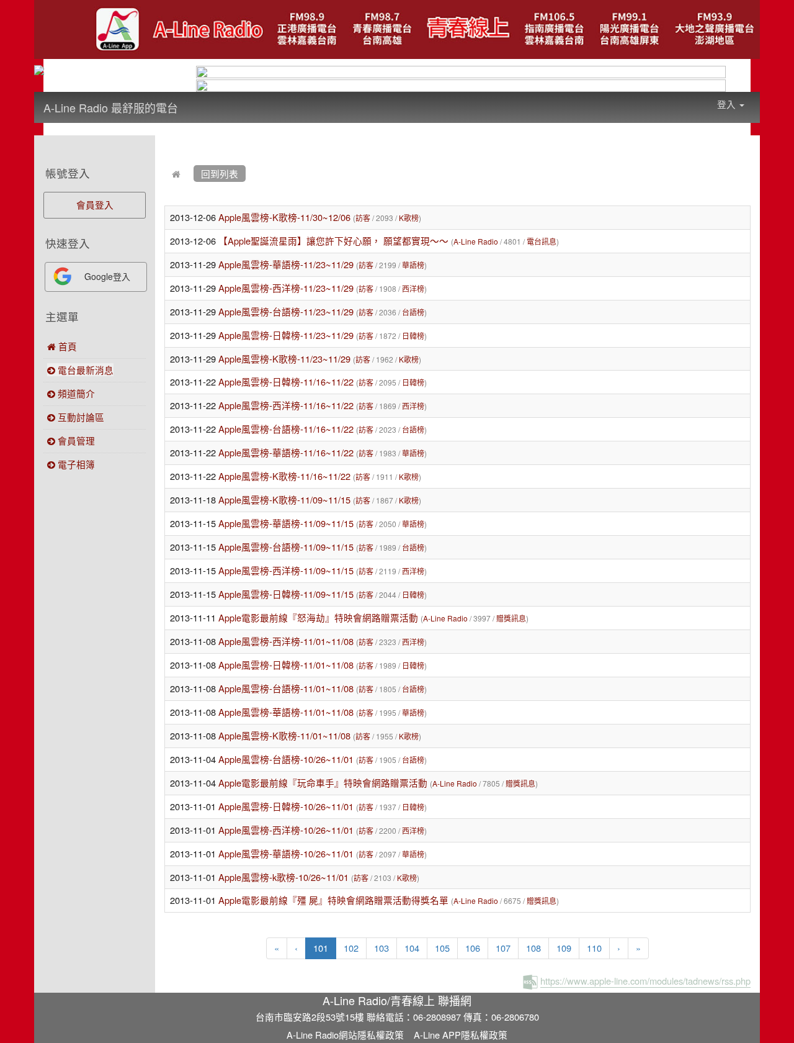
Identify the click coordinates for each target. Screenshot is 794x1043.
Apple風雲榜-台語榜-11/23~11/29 (286, 311)
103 (381, 947)
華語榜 (413, 265)
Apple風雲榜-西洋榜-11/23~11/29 (286, 287)
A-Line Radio (475, 241)
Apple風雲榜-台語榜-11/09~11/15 (286, 546)
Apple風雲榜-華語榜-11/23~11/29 (286, 264)
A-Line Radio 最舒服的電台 (110, 107)
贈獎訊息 (511, 618)
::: (190, 99)
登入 (727, 104)
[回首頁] (176, 173)
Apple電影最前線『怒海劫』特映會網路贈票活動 (318, 617)
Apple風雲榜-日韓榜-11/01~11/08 (286, 664)
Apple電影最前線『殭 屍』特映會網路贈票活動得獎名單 (333, 899)
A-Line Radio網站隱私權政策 (345, 1034)
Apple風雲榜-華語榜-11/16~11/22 (286, 452)
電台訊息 (541, 241)
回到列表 (219, 173)
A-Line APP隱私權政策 (460, 1034)
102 (351, 947)
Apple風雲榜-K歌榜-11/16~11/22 (284, 475)
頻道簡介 (75, 393)
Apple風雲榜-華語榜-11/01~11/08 (287, 711)
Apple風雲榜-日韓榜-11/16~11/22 (286, 381)
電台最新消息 (84, 369)
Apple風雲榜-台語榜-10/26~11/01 (286, 758)
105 (442, 947)
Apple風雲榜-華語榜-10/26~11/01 (286, 853)
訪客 (362, 217)
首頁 (66, 346)
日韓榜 (413, 335)
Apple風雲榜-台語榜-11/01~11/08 (286, 688)
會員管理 (75, 440)
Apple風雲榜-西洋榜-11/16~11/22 (286, 405)
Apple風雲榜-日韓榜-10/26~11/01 (286, 806)
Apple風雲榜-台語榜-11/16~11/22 (286, 428)
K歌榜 (409, 217)
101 (324, 947)
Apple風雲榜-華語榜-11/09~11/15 (286, 523)
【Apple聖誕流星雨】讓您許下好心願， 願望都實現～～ (333, 240)
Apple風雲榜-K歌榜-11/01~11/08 (285, 735)
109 (563, 947)
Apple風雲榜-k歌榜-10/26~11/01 (283, 876)
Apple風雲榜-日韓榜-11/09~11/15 (286, 593)
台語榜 (413, 312)
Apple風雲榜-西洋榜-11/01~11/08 (286, 641)
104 (411, 947)
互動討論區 (79, 416)
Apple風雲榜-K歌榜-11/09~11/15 (284, 499)
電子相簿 (75, 464)
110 (594, 947)
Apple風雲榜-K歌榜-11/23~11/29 (284, 358)
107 (503, 947)
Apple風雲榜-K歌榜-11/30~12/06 (284, 217)
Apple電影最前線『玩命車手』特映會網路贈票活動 (322, 782)
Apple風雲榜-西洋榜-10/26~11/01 (286, 829)
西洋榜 (413, 288)
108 (533, 947)
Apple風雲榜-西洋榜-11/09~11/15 (286, 570)
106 (472, 947)
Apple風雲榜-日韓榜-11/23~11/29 (286, 334)
